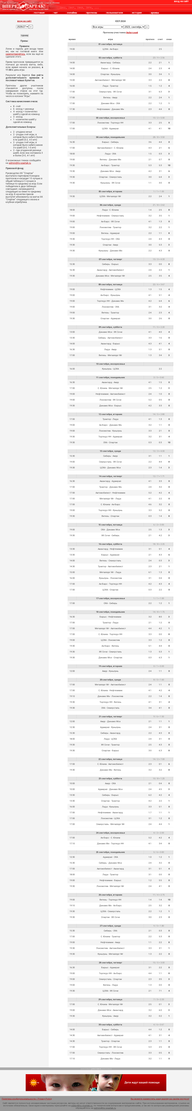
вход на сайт (181, 1)
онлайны (72, 12)
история (137, 12)
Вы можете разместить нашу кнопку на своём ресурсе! (160, 1099)
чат (56, 12)
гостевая (39, 12)
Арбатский (132, 32)
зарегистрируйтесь (15, 54)
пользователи (114, 12)
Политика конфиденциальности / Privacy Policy (27, 1099)
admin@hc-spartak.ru (20, 163)
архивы (155, 12)
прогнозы (91, 12)
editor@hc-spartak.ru (81, 1105)
